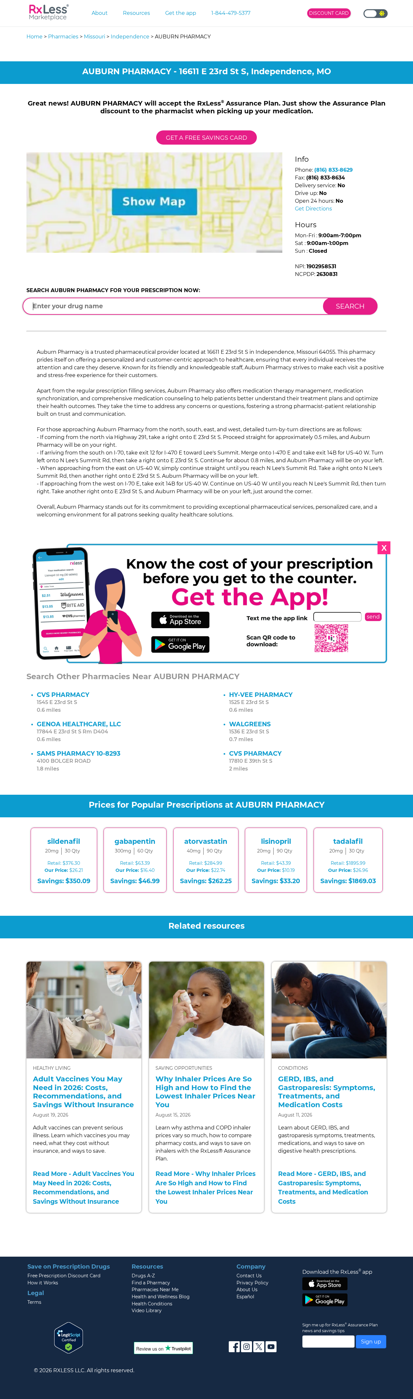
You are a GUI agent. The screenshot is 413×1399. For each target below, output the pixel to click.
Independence (130, 37)
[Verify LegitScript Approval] (68, 1337)
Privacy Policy (252, 1283)
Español (245, 1297)
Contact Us (249, 1276)
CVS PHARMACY (63, 695)
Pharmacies (63, 37)
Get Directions (313, 209)
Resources (136, 13)
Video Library (147, 1310)
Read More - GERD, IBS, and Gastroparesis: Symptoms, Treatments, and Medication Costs (323, 1187)
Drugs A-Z (143, 1276)
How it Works (42, 1283)
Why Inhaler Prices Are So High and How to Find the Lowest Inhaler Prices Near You (205, 1091)
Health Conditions (152, 1304)
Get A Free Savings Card (206, 137)
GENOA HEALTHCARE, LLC (79, 724)
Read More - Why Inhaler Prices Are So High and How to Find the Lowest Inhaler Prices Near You (206, 1187)
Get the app (180, 13)
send (373, 617)
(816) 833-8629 (333, 170)
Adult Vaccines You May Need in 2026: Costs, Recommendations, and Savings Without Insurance (83, 1091)
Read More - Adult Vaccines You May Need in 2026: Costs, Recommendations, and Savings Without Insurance (83, 1187)
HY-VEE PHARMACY (261, 695)
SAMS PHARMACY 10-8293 (78, 753)
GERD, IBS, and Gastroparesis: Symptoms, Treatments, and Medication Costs (326, 1091)
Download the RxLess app (337, 1272)
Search (350, 306)
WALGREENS (250, 724)
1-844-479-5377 (230, 13)
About (100, 13)
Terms (34, 1302)
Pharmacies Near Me (155, 1289)
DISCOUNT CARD (329, 13)
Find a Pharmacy (151, 1283)
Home (34, 37)
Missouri (94, 37)
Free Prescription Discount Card (63, 1276)
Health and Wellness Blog (161, 1297)
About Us (247, 1289)
